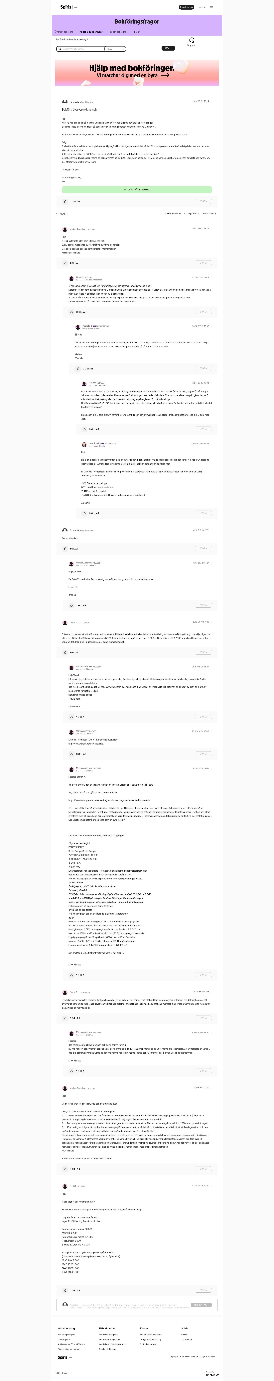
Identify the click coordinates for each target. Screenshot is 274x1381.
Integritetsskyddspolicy (150, 1339)
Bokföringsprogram (66, 1334)
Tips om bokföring (117, 31)
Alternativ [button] (168, 49)
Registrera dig (186, 7)
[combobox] (89, 49)
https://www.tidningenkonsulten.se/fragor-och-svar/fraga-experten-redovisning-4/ (109, 800)
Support (184, 1334)
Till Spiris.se (186, 1339)
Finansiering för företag (68, 1349)
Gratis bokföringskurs (108, 1334)
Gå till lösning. (142, 189)
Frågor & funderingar (91, 31)
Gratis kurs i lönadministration (112, 1344)
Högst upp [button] (62, 1373)
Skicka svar (201, 1305)
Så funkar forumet (148, 1344)
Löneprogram (64, 1339)
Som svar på (89, 280)
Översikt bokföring (64, 31)
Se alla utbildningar (107, 1349)
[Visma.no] (69, 7)
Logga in (201, 7)
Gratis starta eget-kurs (109, 1339)
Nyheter (136, 31)
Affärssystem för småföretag (71, 1344)
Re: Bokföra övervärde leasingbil (72, 39)
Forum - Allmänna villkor (151, 1334)
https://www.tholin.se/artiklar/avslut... (86, 743)
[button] (212, 101)
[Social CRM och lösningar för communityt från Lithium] (212, 1374)
